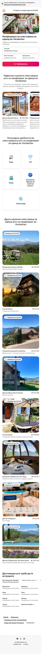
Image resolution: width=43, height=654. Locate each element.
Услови (25, 644)
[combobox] (21, 51)
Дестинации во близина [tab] (10, 580)
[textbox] (11, 58)
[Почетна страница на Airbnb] (3, 10)
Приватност (18, 644)
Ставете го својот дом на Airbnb (25, 10)
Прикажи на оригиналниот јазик (15, 4)
